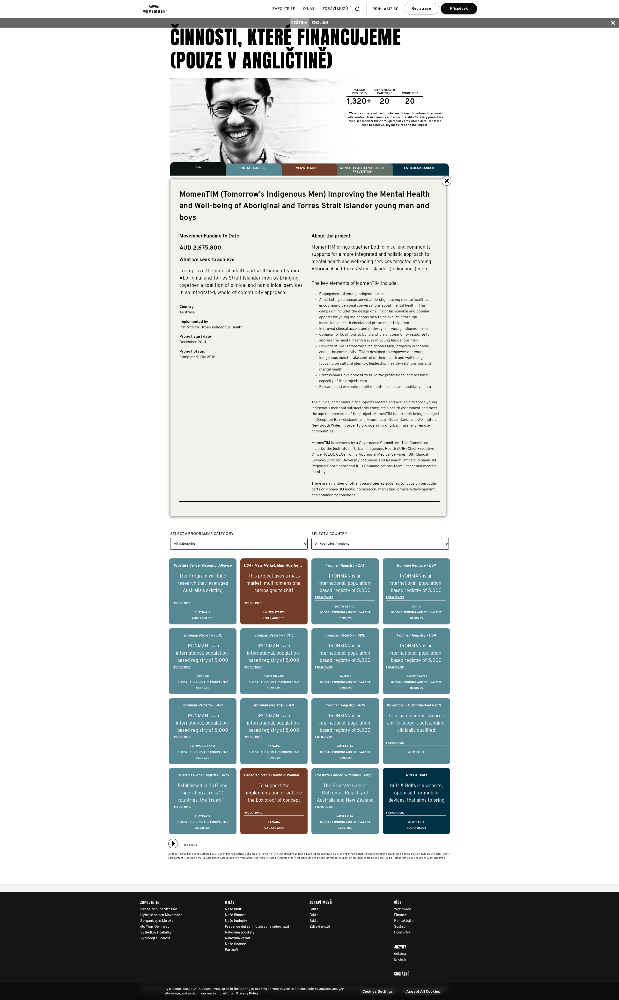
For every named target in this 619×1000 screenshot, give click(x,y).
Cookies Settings (377, 992)
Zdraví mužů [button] (335, 9)
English (320, 23)
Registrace (421, 9)
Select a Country (329, 534)
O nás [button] (309, 9)
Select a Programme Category (202, 534)
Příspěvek (459, 9)
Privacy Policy (247, 993)
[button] (359, 9)
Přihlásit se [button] (385, 9)
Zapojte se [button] (283, 9)
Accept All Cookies (423, 992)
